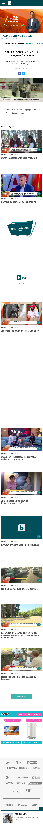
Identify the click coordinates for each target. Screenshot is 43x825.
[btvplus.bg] (8, 777)
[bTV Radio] (21, 805)
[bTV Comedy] (18, 762)
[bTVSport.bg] (32, 783)
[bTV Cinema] (32, 762)
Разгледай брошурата (29, 714)
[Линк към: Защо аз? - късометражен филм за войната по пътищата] (21, 449)
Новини (20, 43)
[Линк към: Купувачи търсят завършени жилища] (21, 537)
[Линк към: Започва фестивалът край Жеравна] (21, 151)
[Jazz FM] (34, 805)
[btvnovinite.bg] (21, 777)
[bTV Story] (23, 768)
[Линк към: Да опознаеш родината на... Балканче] (21, 323)
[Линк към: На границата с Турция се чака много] (21, 581)
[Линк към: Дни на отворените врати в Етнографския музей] (21, 493)
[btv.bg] (8, 762)
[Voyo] (8, 783)
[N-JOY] (9, 805)
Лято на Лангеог (21, 814)
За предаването (8, 43)
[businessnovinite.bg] (34, 777)
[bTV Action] (9, 768)
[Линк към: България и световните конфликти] (21, 195)
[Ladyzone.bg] (19, 783)
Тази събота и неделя (16, 35)
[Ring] (35, 768)
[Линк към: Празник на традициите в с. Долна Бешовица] (21, 669)
